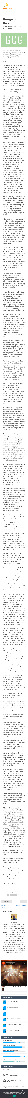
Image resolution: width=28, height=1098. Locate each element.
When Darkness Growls (13, 1007)
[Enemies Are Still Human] (4, 1014)
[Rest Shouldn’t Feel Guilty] (4, 1031)
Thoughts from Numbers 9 (11, 1075)
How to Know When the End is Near (12, 1050)
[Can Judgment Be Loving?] (4, 1019)
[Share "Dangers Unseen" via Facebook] (7, 894)
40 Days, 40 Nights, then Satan (10, 1060)
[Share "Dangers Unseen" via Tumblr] (13, 894)
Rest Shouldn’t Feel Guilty (13, 1030)
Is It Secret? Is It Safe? (12, 1001)
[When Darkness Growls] (4, 1008)
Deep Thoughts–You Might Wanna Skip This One (13, 1086)
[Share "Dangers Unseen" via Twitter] (10, 894)
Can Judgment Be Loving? (13, 1018)
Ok (14, 1095)
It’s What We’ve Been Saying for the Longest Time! (12, 1080)
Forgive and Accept (7, 1040)
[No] (26, 1093)
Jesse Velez (13, 27)
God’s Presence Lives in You (14, 1024)
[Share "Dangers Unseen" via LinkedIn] (16, 894)
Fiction (10, 29)
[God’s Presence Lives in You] (4, 1025)
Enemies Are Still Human (13, 1013)
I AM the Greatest (8, 1071)
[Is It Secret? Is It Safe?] (4, 1002)
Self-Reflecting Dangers (9, 1045)
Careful (5, 1055)
